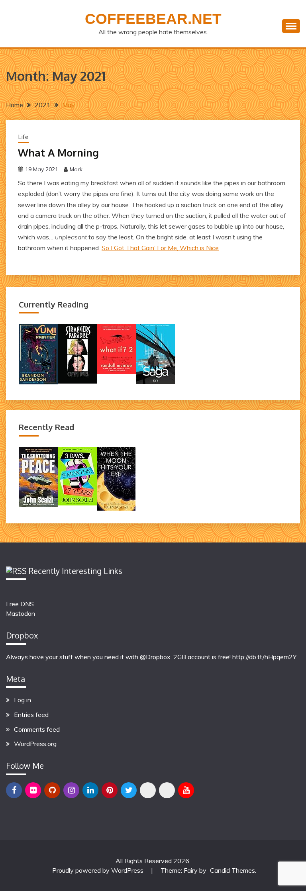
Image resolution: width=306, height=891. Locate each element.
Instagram (71, 790)
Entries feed (31, 715)
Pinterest (110, 790)
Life (23, 137)
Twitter (129, 790)
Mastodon (20, 613)
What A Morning (58, 152)
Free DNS (20, 604)
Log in (22, 700)
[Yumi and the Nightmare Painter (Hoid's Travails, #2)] (38, 382)
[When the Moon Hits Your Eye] (116, 508)
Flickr (33, 790)
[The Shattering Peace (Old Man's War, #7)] (38, 505)
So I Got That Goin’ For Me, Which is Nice (160, 248)
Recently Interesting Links (75, 571)
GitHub (52, 790)
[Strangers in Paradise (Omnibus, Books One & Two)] (77, 381)
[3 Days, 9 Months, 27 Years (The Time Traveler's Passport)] (77, 503)
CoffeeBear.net (153, 19)
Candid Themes (232, 870)
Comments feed (37, 729)
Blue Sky (148, 790)
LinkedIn (90, 790)
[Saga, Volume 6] (155, 382)
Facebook (14, 790)
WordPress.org (35, 744)
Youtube (186, 790)
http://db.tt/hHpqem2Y (264, 657)
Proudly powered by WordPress (98, 870)
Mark (76, 169)
